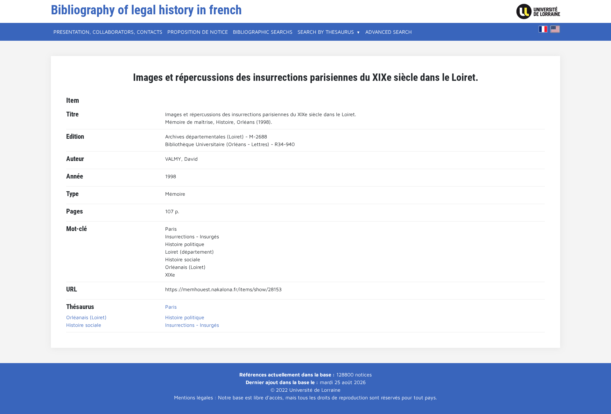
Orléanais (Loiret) (86, 317)
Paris (171, 307)
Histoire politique (184, 317)
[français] (543, 29)
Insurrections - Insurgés (192, 325)
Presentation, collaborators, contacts (107, 32)
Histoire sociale (83, 325)
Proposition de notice (197, 32)
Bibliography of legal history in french (146, 10)
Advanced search (388, 32)
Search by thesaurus (326, 32)
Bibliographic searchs (262, 32)
